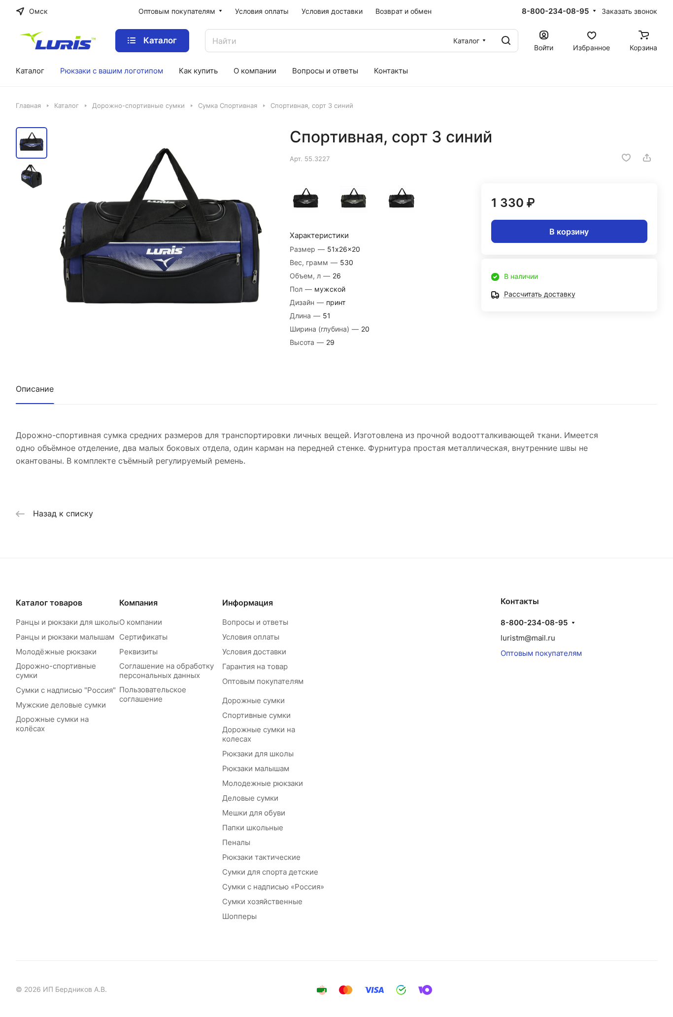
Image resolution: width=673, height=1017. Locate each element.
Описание (35, 389)
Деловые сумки (250, 798)
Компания (138, 603)
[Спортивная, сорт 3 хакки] (353, 198)
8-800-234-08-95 (555, 11)
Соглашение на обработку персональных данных (166, 670)
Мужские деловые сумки (61, 705)
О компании (140, 622)
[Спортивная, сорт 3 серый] (401, 198)
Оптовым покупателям (262, 681)
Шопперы (239, 916)
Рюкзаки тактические (261, 857)
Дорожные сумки (253, 700)
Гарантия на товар (255, 666)
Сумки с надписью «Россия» (273, 886)
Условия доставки (254, 651)
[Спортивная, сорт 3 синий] (161, 237)
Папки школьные (252, 827)
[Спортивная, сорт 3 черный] (306, 198)
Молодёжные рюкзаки (56, 651)
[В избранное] (626, 157)
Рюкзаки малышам (255, 768)
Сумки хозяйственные (262, 901)
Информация (247, 603)
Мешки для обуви (253, 812)
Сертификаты (143, 637)
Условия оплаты (250, 637)
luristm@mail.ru (528, 638)
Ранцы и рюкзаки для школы (67, 622)
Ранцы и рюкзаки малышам (65, 637)
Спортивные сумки (256, 715)
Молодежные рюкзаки (262, 783)
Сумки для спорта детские (270, 872)
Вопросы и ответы (255, 622)
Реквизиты (138, 651)
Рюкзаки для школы (258, 753)
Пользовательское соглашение (152, 694)
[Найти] (506, 40)
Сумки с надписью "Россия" (66, 690)
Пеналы (236, 842)
